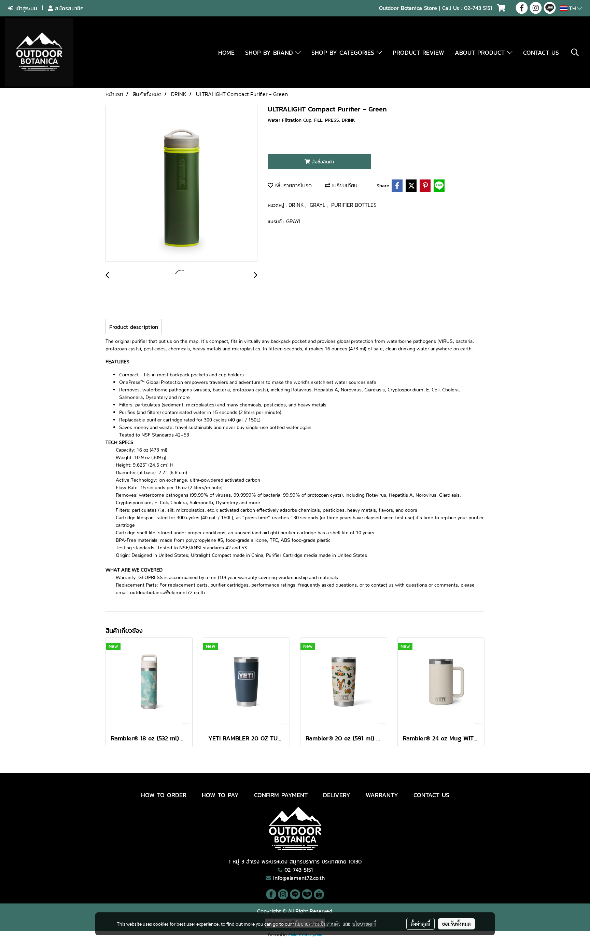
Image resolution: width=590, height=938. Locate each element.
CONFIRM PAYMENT (281, 795)
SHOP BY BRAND (270, 52)
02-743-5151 (298, 870)
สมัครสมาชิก (68, 8)
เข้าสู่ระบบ (25, 8)
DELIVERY (336, 795)
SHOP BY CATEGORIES (344, 52)
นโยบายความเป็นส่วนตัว (316, 924)
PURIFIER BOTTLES (354, 205)
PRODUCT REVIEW (418, 52)
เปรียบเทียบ (343, 185)
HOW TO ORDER (163, 795)
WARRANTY (382, 795)
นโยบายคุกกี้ (364, 924)
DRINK (297, 205)
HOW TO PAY (220, 795)
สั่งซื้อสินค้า (322, 161)
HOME (226, 52)
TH (572, 8)
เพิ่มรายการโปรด (292, 185)
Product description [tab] (133, 327)
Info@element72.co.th (299, 878)
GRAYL (318, 205)
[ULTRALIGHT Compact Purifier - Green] (181, 183)
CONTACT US (541, 52)
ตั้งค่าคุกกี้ (420, 924)
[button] (574, 52)
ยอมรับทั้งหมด (456, 924)
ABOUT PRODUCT (481, 52)
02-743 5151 (478, 8)
